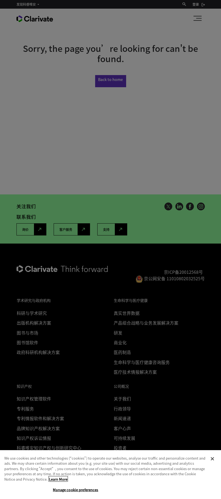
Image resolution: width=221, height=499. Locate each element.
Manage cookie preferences (75, 489)
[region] (110, 474)
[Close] (212, 459)
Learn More (58, 479)
